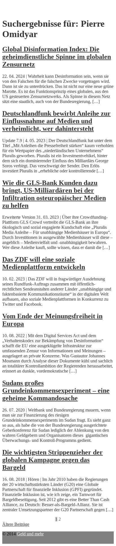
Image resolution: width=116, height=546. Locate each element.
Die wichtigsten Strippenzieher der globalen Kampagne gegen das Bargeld (52, 460)
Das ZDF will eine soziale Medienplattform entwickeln (43, 263)
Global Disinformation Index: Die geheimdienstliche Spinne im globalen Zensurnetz (56, 56)
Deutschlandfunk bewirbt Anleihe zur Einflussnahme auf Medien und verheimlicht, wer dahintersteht (56, 121)
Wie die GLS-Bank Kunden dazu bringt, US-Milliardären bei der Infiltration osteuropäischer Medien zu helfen (54, 194)
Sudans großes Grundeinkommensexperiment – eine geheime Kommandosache (56, 390)
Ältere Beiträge (15, 524)
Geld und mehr (30, 533)
